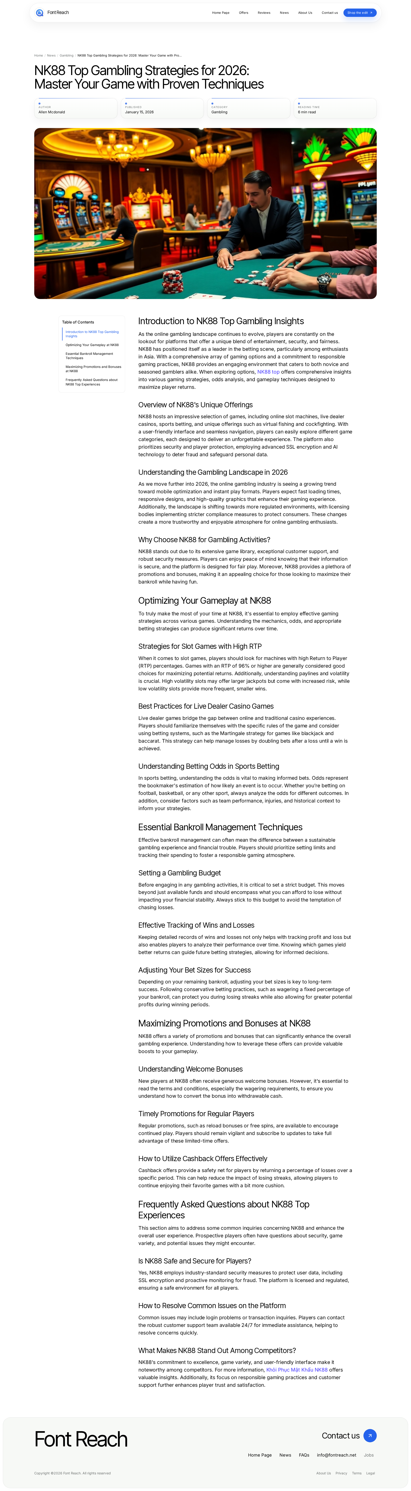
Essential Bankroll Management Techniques (89, 356)
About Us (323, 1473)
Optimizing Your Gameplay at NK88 (92, 345)
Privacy (341, 1473)
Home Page (260, 1455)
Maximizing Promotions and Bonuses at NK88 (93, 369)
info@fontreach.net (336, 1455)
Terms (357, 1473)
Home (38, 55)
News (51, 55)
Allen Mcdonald (52, 112)
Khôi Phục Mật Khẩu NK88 (297, 1370)
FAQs (304, 1455)
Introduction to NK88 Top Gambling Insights (92, 334)
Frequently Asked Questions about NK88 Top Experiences (91, 382)
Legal (370, 1473)
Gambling (66, 55)
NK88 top (268, 372)
